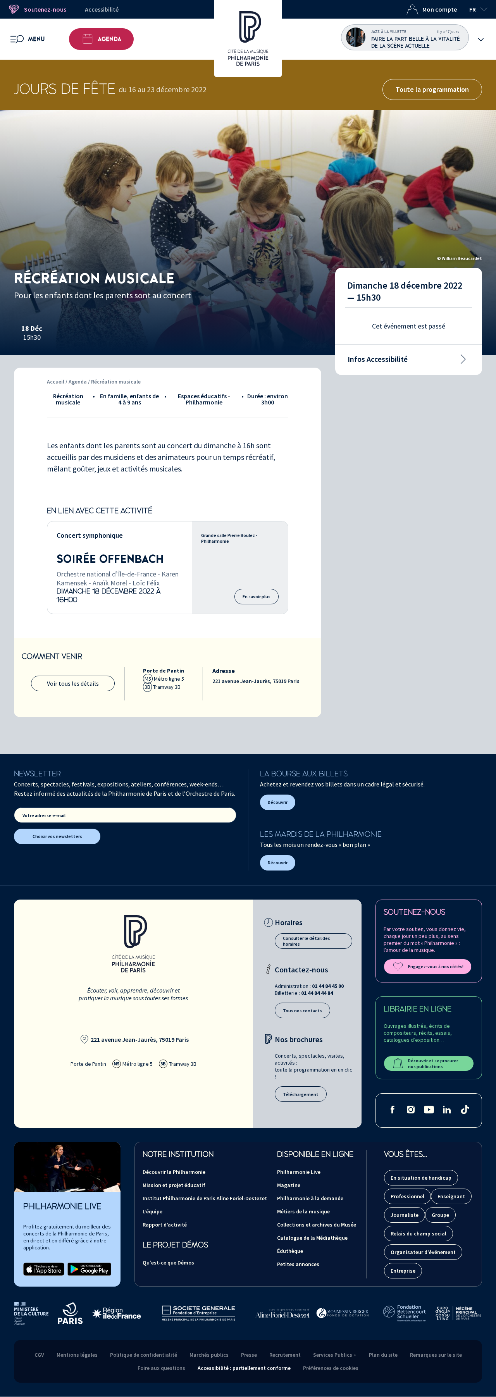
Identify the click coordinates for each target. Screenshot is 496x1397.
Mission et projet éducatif (174, 1185)
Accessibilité (102, 9)
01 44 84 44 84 (317, 992)
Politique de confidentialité (143, 1354)
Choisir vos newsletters (57, 836)
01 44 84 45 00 (328, 985)
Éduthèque (290, 1250)
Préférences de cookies (330, 1367)
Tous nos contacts (302, 1010)
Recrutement (285, 1354)
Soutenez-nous (45, 9)
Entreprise (403, 1270)
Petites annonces (298, 1264)
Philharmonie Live (298, 1171)
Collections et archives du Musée (316, 1224)
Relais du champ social (418, 1233)
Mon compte (439, 9)
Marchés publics (209, 1354)
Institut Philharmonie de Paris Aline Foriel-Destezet (205, 1198)
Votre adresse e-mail (43, 815)
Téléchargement (301, 1094)
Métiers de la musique (303, 1211)
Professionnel (407, 1196)
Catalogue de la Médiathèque (312, 1237)
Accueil (55, 381)
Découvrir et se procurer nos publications (433, 1063)
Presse (249, 1354)
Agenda (109, 39)
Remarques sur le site (436, 1354)
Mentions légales (77, 1354)
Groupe (440, 1214)
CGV (39, 1354)
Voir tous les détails (73, 683)
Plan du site (383, 1354)
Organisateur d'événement (423, 1252)
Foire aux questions (161, 1367)
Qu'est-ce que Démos (168, 1262)
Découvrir (278, 802)
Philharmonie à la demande (310, 1198)
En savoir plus (256, 596)
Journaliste (404, 1214)
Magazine (288, 1185)
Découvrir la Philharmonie (174, 1171)
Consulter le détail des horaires (306, 941)
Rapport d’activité (165, 1224)
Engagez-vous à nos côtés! (435, 966)
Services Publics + (334, 1354)
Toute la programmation (432, 89)
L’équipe (152, 1211)
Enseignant (451, 1196)
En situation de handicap (421, 1177)
